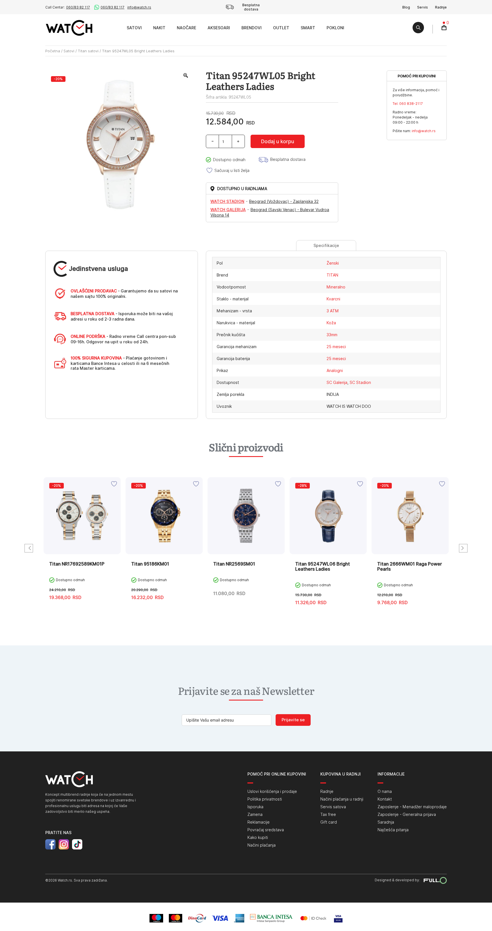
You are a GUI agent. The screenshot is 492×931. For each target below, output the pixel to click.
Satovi (134, 28)
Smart (308, 28)
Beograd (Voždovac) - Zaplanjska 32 (284, 201)
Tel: (408, 103)
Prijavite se (293, 719)
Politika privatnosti (264, 799)
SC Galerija (337, 382)
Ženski (333, 263)
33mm (332, 334)
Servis (422, 7)
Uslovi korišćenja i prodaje (272, 791)
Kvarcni (333, 299)
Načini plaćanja (261, 845)
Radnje (441, 7)
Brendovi (251, 28)
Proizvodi (114, 27)
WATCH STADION (227, 201)
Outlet (281, 28)
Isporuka (255, 807)
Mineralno (336, 287)
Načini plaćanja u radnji (341, 799)
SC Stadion (360, 382)
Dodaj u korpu (277, 141)
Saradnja (386, 822)
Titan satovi (88, 51)
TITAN (332, 275)
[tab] (326, 245)
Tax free (328, 814)
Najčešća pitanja (393, 830)
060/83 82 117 (78, 7)
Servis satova (333, 807)
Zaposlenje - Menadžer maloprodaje (412, 807)
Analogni (335, 370)
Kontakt (385, 799)
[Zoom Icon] (186, 75)
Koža (331, 323)
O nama (385, 791)
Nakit (159, 28)
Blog (406, 7)
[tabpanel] (82, 548)
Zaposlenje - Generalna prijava (407, 814)
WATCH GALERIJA (228, 209)
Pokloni (335, 28)
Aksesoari (219, 28)
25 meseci (336, 346)
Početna (52, 51)
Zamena (255, 814)
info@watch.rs (139, 7)
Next (463, 548)
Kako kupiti (257, 837)
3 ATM (333, 311)
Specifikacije (326, 245)
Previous (28, 548)
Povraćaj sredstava (265, 830)
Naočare (186, 28)
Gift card (328, 822)
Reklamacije (258, 822)
